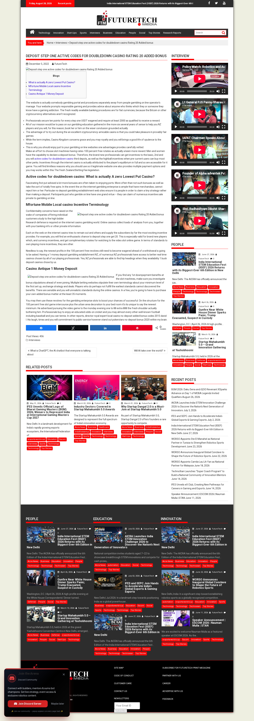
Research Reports (172, 32)
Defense (177, 328)
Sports (83, 32)
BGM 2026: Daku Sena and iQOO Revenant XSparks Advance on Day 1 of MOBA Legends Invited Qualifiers (199, 393)
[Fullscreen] (223, 91)
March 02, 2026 (84, 403)
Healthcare (104, 427)
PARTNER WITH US (171, 675)
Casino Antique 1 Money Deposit (46, 93)
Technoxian (215, 291)
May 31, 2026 (35, 403)
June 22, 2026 (202, 572)
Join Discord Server (29, 703)
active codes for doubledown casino (53, 158)
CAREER (166, 683)
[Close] (63, 674)
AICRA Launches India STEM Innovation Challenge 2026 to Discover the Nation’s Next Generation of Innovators (198, 406)
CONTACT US (120, 691)
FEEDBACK (167, 699)
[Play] (176, 91)
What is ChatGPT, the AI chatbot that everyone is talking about (59, 352)
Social (142, 32)
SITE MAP (119, 667)
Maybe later (57, 703)
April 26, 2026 (207, 302)
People (132, 32)
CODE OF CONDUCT (124, 675)
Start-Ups (72, 32)
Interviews (95, 32)
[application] (199, 79)
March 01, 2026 (131, 403)
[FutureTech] (32, 31)
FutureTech (61, 63)
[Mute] (218, 91)
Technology (44, 32)
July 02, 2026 (134, 576)
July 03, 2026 (134, 529)
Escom (62, 439)
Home (50, 42)
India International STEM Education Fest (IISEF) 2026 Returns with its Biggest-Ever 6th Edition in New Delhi (146, 3)
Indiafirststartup (82, 432)
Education (121, 32)
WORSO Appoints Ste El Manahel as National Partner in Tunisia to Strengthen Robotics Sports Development (197, 443)
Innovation (58, 32)
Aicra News (80, 427)
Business (107, 32)
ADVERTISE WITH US (172, 691)
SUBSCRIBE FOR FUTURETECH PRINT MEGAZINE (186, 667)
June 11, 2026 (202, 612)
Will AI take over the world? (148, 350)
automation (113, 565)
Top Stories (154, 32)
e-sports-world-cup (36, 439)
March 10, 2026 (208, 334)
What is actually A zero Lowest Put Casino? (52, 82)
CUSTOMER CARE (123, 683)
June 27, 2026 (208, 254)
